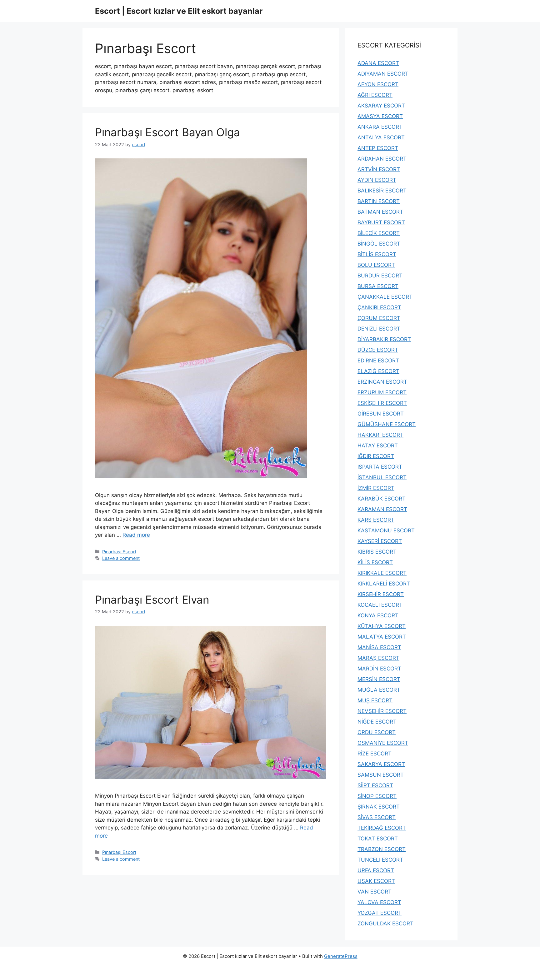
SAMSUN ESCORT (381, 775)
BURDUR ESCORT (380, 275)
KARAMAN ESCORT (382, 509)
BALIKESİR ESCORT (382, 190)
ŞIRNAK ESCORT (379, 807)
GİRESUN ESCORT (381, 414)
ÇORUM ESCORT (379, 318)
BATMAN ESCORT (380, 212)
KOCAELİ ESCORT (380, 605)
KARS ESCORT (376, 520)
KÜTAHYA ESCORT (382, 626)
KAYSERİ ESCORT (380, 541)
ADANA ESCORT (378, 63)
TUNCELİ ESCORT (380, 860)
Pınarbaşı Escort (119, 551)
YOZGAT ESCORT (380, 913)
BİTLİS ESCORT (377, 254)
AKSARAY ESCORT (381, 105)
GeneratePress (341, 956)
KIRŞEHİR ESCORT (381, 594)
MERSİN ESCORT (379, 679)
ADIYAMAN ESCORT (383, 74)
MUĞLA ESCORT (379, 690)
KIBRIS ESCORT (377, 552)
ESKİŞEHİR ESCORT (382, 403)
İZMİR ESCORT (376, 488)
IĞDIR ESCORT (376, 456)
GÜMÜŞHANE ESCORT (387, 424)
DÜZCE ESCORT (378, 350)
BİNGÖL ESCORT (379, 244)
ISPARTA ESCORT (380, 467)
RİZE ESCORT (375, 753)
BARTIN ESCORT (379, 201)
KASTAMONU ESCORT (386, 530)
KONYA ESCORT (378, 615)
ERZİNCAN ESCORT (382, 382)
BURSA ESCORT (378, 286)
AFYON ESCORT (378, 84)
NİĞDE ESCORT (377, 722)
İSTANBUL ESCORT (382, 477)
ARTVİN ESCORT (379, 169)
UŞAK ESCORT (376, 881)
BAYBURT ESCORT (381, 222)
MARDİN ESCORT (379, 668)
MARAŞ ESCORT (378, 658)
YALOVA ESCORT (379, 902)
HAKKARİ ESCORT (380, 435)
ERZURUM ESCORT (382, 392)
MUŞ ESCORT (375, 700)
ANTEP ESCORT (378, 148)
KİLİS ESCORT (375, 562)
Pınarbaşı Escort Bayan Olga (167, 132)
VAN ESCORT (375, 892)
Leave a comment (121, 558)
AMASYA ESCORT (380, 116)
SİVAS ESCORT (377, 817)
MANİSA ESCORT (379, 647)
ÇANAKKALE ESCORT (385, 297)
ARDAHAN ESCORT (382, 159)
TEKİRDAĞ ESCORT (382, 828)
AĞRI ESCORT (375, 95)
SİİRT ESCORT (375, 785)
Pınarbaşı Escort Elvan (152, 599)
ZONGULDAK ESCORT (385, 923)
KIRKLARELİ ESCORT (384, 583)
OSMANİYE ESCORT (383, 743)
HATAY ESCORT (378, 445)
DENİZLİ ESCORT (379, 329)
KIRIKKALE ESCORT (382, 573)
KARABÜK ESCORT (382, 498)
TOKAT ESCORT (378, 838)
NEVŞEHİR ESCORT (382, 711)
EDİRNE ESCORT (378, 360)
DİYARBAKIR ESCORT (384, 339)
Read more (136, 535)
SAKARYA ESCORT (381, 764)
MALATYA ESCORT (382, 637)
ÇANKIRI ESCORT (379, 307)
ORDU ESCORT (377, 732)
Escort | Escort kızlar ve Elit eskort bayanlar (178, 11)
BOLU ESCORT (376, 265)
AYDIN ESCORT (377, 180)
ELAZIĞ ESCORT (378, 371)
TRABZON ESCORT (382, 849)
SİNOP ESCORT (377, 796)
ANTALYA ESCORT (381, 137)
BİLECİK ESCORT (379, 233)
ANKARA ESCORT (380, 127)
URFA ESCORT (376, 870)
